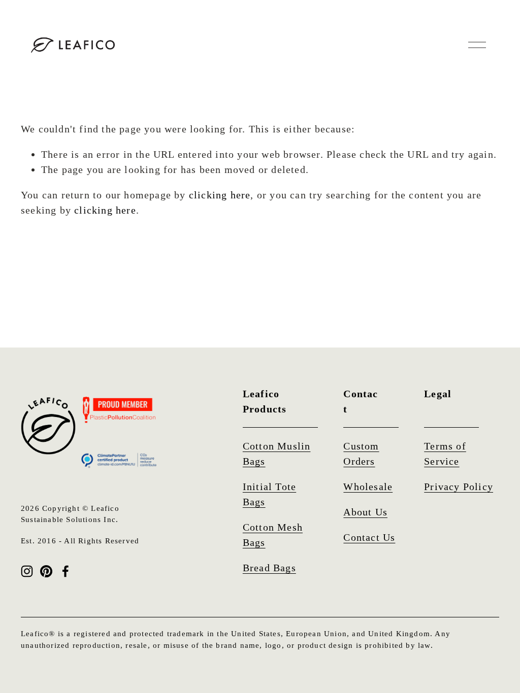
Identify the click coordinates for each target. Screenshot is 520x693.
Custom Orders (361, 453)
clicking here (220, 194)
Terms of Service (445, 453)
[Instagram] (27, 571)
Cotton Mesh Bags (273, 535)
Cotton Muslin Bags (277, 453)
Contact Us (369, 537)
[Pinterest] (46, 571)
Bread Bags (269, 567)
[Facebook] (65, 571)
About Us (365, 511)
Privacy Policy (458, 486)
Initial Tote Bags (269, 494)
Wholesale (368, 486)
